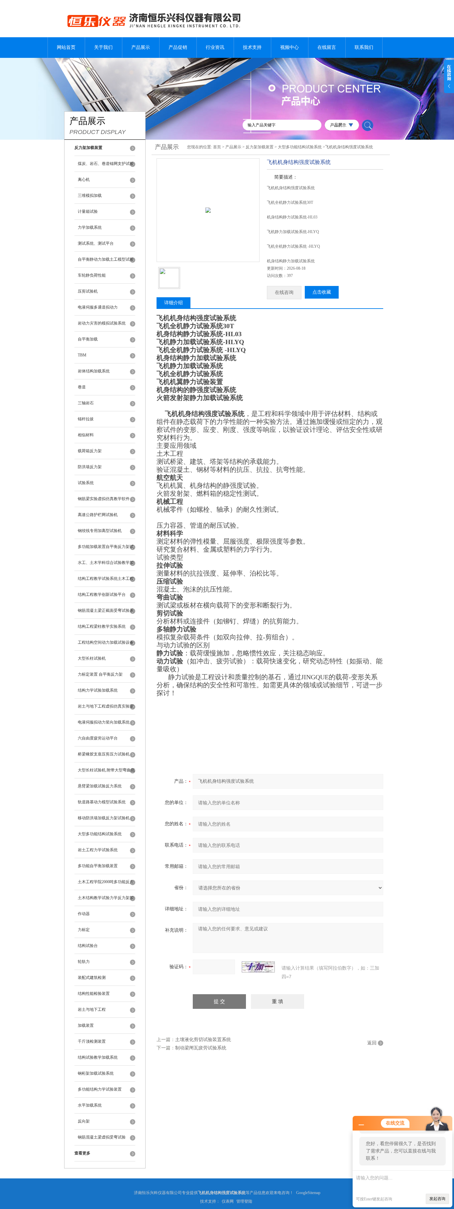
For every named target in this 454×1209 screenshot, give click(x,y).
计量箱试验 (88, 211)
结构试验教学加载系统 (98, 1057)
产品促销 (178, 47)
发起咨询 (437, 1198)
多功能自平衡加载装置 (98, 866)
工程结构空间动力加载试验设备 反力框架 (106, 645)
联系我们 (364, 47)
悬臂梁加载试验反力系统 (100, 786)
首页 (217, 147)
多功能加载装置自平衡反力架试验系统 (106, 549)
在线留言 (326, 47)
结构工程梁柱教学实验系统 (102, 626)
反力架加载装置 (260, 147)
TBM (82, 355)
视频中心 (289, 47)
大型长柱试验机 (92, 658)
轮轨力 (84, 961)
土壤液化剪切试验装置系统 (203, 1039)
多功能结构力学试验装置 (100, 1089)
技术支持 (252, 47)
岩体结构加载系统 (94, 371)
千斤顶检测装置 (92, 1041)
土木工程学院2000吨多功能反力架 (106, 884)
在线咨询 (284, 292)
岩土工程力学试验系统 (98, 850)
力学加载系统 (90, 227)
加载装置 (86, 1025)
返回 (372, 1042)
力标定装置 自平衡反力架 (100, 674)
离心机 (84, 179)
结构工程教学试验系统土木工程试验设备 (106, 581)
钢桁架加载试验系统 (96, 1073)
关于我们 (103, 47)
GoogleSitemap (308, 1192)
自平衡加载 (88, 339)
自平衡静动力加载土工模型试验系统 (106, 262)
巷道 (82, 387)
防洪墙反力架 (90, 467)
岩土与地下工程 (92, 1009)
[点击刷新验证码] (258, 967)
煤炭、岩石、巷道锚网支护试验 (106, 163)
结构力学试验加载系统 (98, 690)
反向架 (84, 1121)
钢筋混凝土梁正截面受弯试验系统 (106, 613)
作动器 (84, 913)
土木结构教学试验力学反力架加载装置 (106, 900)
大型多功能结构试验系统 (100, 834)
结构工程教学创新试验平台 (102, 594)
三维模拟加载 (90, 195)
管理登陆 (244, 1201)
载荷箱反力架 (90, 451)
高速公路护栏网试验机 (98, 514)
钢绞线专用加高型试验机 (100, 530)
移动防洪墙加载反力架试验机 (104, 818)
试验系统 (86, 482)
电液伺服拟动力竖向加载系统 (104, 722)
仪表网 (228, 1201)
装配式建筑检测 (92, 977)
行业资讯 (215, 47)
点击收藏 (321, 292)
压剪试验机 (88, 291)
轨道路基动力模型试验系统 (102, 802)
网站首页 (66, 47)
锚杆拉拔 (86, 419)
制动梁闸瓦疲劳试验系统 (200, 1047)
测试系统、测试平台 (96, 243)
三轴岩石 (86, 403)
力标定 (84, 929)
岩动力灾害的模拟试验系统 (102, 323)
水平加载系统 (90, 1105)
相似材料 (86, 435)
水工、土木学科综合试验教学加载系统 (106, 565)
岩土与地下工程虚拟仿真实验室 (106, 706)
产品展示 (140, 47)
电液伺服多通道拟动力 (98, 307)
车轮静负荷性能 (92, 275)
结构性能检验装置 (94, 993)
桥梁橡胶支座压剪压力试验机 (104, 754)
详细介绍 (173, 302)
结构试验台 (88, 945)
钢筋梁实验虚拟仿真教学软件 (104, 498)
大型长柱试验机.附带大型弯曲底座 (106, 773)
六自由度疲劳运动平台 (98, 738)
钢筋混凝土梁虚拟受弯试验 (102, 1137)
